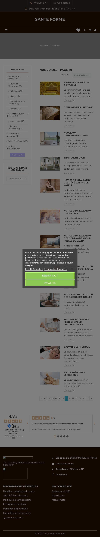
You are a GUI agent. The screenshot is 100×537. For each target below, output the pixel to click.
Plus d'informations (34, 269)
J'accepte (50, 282)
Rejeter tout (50, 275)
